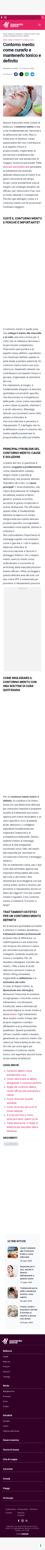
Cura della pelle (11, 1144)
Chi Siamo (34, 1509)
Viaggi (6, 1488)
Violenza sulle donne (11, 1431)
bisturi (13, 1014)
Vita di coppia (10, 1459)
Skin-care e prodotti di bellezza (18, 40)
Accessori (7, 1396)
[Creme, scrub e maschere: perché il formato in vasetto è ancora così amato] (13, 1314)
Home (5, 34)
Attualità (7, 1415)
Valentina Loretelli (10, 68)
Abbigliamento (9, 1391)
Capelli (5, 1357)
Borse (5, 1401)
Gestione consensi (21, 1514)
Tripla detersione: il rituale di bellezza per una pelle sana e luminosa (22, 1127)
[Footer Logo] (22, 1341)
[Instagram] (5, 17)
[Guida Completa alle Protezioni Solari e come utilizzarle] (13, 1254)
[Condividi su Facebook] (16, 74)
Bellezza (12, 34)
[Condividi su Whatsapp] (27, 74)
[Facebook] (1, 17)
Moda (6, 1385)
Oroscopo (8, 1498)
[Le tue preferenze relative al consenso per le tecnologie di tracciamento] (40, 1545)
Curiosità (7, 1469)
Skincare (19, 34)
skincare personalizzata (16, 166)
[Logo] (13, 25)
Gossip (6, 1478)
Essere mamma (11, 1440)
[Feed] (26, 1520)
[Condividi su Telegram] (32, 74)
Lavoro (5, 1426)
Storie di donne (11, 1449)
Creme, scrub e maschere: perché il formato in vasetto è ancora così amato (28, 1312)
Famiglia (6, 1421)
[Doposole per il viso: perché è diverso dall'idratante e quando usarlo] (13, 1274)
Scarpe (6, 1406)
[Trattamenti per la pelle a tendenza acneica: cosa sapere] (13, 1294)
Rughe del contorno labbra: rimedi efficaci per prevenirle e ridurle (23, 1090)
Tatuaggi (6, 1377)
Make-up (6, 1362)
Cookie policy (11, 1509)
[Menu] (39, 24)
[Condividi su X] (21, 74)
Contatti (9, 1513)
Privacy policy (23, 1509)
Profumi (6, 1367)
